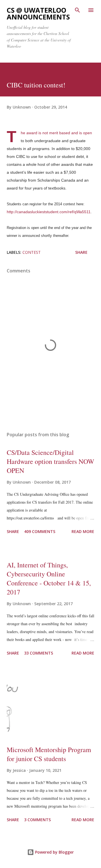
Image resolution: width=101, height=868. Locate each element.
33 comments (38, 653)
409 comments (39, 531)
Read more (83, 531)
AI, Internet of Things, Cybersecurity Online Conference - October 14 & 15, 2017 (49, 578)
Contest (31, 252)
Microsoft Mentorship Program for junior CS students (49, 754)
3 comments (37, 819)
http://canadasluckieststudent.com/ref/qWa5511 (49, 212)
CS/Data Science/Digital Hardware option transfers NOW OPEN (50, 461)
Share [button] (81, 252)
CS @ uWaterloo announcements (38, 13)
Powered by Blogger (54, 852)
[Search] (77, 10)
